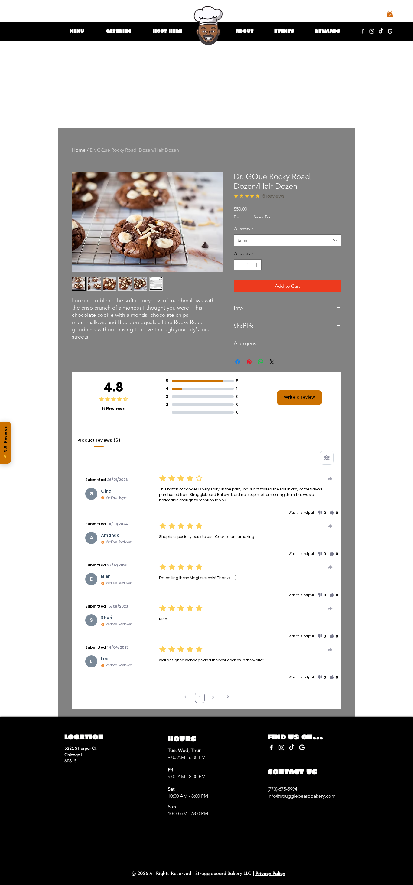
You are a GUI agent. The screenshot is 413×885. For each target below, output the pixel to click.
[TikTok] (381, 31)
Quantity (243, 228)
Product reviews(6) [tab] (98, 440)
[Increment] (257, 265)
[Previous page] (185, 697)
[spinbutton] (247, 265)
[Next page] (228, 697)
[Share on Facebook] (237, 361)
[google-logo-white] (390, 31)
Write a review (299, 397)
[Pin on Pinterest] (249, 361)
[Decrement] (238, 265)
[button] (77, 30)
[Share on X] (272, 361)
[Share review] (330, 478)
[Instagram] (372, 31)
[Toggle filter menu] (327, 458)
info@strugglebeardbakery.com (302, 796)
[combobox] (287, 240)
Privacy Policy (270, 873)
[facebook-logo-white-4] (363, 31)
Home (79, 150)
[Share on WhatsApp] (260, 361)
